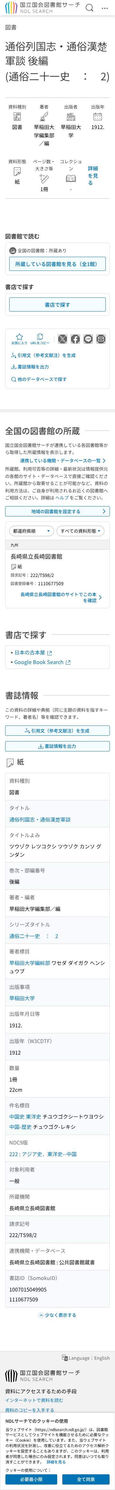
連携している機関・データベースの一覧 (60, 460)
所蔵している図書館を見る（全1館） (57, 264)
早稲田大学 (22, 998)
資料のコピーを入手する (29, 1410)
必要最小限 (31, 1479)
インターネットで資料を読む (34, 1400)
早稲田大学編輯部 (29, 963)
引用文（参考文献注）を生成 (47, 355)
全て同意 (86, 1479)
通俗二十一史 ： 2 (33, 936)
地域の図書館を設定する (55, 511)
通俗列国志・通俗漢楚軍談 (40, 819)
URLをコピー (40, 342)
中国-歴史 (20, 1126)
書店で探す (57, 304)
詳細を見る (93, 175)
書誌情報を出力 (33, 366)
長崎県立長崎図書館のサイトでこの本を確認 (58, 597)
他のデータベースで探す (42, 379)
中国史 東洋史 (25, 1116)
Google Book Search (39, 662)
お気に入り (19, 342)
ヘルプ (62, 497)
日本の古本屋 (30, 652)
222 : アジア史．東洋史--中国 (43, 1154)
